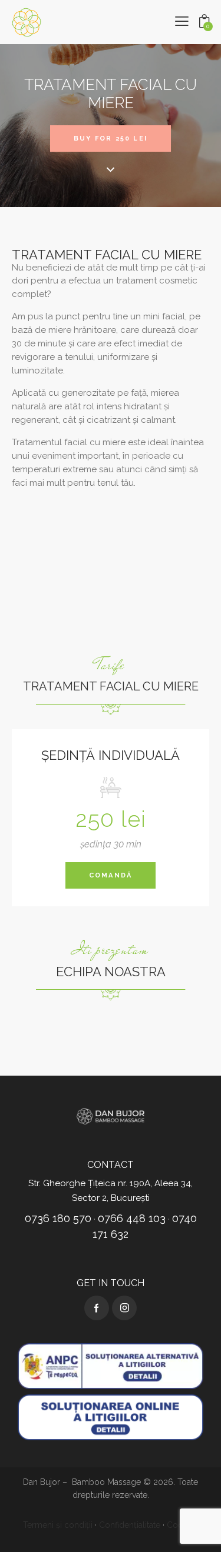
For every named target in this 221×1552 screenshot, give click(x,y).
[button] (182, 21)
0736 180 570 (58, 1218)
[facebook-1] (96, 1308)
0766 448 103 (132, 1218)
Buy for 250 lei (110, 138)
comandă (110, 875)
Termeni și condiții (58, 1525)
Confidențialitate (129, 1525)
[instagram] (124, 1308)
